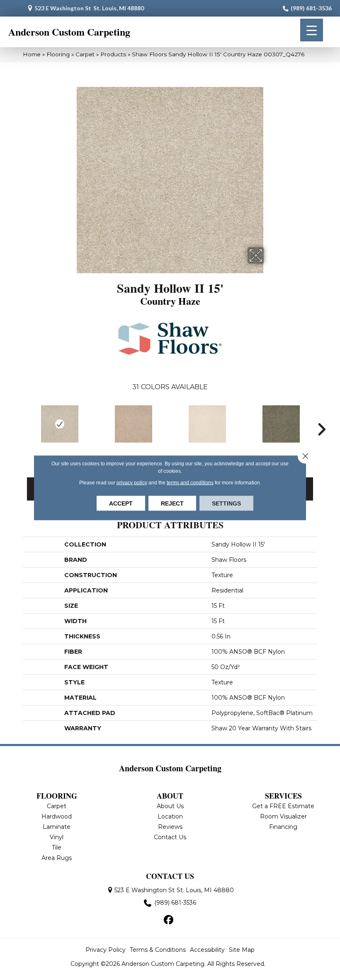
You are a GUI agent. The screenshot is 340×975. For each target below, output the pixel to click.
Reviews (170, 827)
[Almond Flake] (207, 424)
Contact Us (170, 837)
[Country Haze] (60, 424)
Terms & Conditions (158, 950)
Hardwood (56, 816)
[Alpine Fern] (281, 424)
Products (113, 54)
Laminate (56, 827)
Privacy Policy (105, 950)
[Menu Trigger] (311, 30)
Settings (226, 503)
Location (170, 816)
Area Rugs (56, 858)
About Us (170, 806)
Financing (283, 827)
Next (321, 429)
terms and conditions (190, 482)
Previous (18, 429)
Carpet (85, 54)
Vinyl (56, 837)
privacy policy (132, 482)
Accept (121, 503)
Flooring (58, 54)
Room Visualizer (283, 816)
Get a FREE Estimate (283, 806)
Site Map (242, 950)
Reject (172, 503)
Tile (56, 847)
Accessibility (207, 950)
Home (32, 54)
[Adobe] (133, 424)
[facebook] (169, 920)
